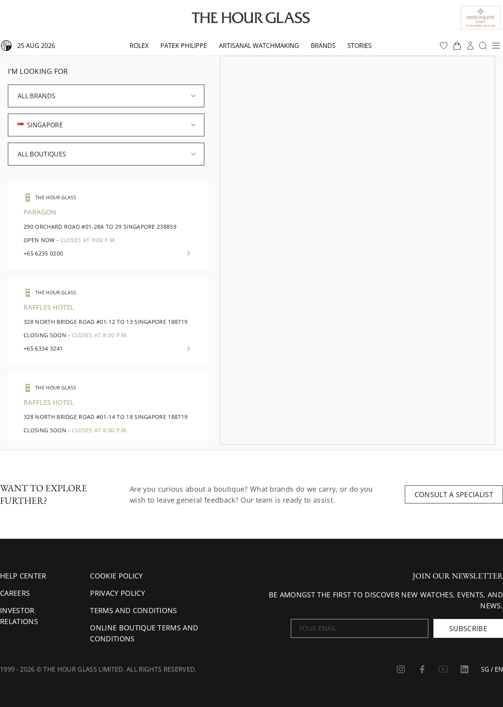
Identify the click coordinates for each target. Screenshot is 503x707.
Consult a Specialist (454, 494)
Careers (15, 593)
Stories (359, 45)
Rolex (139, 45)
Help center (23, 575)
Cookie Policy (116, 575)
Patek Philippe (183, 45)
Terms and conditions (133, 610)
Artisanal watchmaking (259, 45)
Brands (323, 45)
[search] (483, 46)
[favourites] (443, 45)
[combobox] (106, 95)
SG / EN (492, 669)
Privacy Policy (117, 593)
